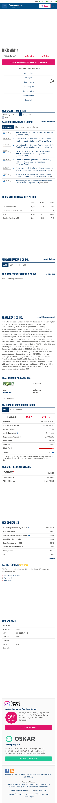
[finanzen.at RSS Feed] (12, 771)
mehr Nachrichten (49, 121)
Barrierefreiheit (41, 790)
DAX (45, 1)
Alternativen (9, 580)
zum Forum (51, 274)
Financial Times (22, 134)
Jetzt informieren (28, 727)
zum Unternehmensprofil (46, 317)
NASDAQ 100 (42, 775)
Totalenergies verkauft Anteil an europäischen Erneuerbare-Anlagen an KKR (34, 181)
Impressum (21, 790)
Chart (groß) (28, 77)
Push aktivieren (8, 398)
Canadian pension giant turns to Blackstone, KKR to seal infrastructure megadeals (33, 152)
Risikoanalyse (9, 578)
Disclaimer (30, 794)
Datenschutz (19, 794)
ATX (29, 1)
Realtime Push (28, 95)
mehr (53, 558)
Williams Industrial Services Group (20, 784)
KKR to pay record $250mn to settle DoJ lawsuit (34, 132)
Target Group (39, 784)
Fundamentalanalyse (12, 575)
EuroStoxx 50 (23, 775)
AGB (36, 794)
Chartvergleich (28, 86)
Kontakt (13, 790)
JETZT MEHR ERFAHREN (28, 759)
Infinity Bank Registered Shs (27, 787)
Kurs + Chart (28, 73)
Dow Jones (32, 775)
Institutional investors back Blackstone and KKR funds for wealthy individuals (35, 140)
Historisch (28, 100)
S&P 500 (30, 777)
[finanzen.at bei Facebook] (7, 771)
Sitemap (11, 794)
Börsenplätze (28, 91)
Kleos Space (43, 787)
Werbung (30, 790)
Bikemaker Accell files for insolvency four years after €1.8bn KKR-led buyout (34, 169)
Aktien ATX (9, 775)
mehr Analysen (50, 259)
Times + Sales (28, 82)
